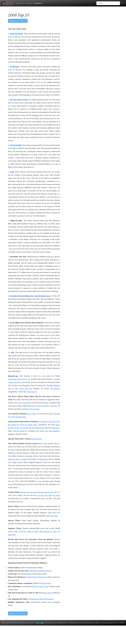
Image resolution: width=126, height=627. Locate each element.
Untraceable (26, 403)
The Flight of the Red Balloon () (30, 296)
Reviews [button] (19, 3)
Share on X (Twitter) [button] (18, 21)
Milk (12, 352)
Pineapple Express (45, 571)
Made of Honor (33, 531)
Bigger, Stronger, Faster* (40, 586)
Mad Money (25, 409)
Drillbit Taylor (32, 577)
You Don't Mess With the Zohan (48, 495)
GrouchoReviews (10, 3)
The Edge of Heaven (53, 385)
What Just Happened (52, 431)
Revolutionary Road (15, 379)
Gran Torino (31, 414)
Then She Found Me (20, 431)
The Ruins (23, 459)
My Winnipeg (14, 67)
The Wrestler (55, 389)
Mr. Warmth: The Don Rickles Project (32, 428)
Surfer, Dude (53, 516)
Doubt (12, 172)
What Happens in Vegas (47, 531)
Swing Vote (17, 403)
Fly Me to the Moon (42, 406)
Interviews (29, 3)
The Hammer (41, 577)
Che (29, 379)
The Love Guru (34, 409)
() (22, 100)
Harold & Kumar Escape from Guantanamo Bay (37, 492)
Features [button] (38, 3)
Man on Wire (13, 389)
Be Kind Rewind (36, 439)
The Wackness (34, 571)
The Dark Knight (16, 145)
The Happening (42, 459)
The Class (13, 100)
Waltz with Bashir (16, 34)
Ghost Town (56, 428)
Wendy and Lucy (26, 389)
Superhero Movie (14, 459)
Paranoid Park (32, 392)
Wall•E (24, 379)
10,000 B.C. (53, 406)
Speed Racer (28, 574)
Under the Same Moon (18, 417)
